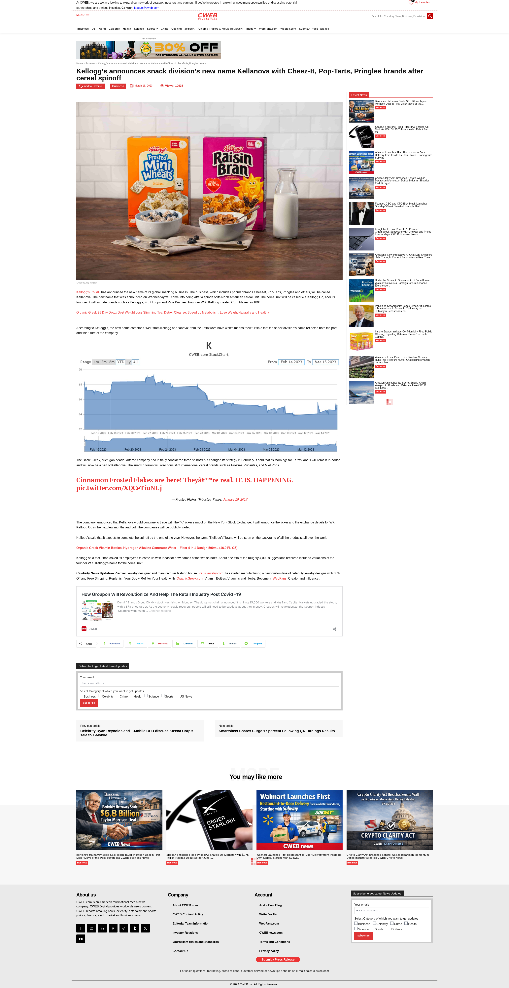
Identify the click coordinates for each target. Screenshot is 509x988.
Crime (124, 696)
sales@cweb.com (317, 970)
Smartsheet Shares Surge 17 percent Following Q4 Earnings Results (277, 731)
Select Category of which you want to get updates (112, 691)
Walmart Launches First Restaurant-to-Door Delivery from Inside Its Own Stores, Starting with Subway (403, 155)
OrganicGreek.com (190, 578)
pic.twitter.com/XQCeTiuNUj (119, 488)
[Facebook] (80, 928)
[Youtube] (80, 938)
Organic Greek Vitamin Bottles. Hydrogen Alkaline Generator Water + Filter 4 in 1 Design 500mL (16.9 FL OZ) (156, 548)
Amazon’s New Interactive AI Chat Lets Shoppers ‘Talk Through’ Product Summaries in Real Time (403, 256)
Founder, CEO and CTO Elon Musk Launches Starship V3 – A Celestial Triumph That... (401, 205)
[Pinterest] (113, 928)
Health (138, 696)
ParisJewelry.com (210, 573)
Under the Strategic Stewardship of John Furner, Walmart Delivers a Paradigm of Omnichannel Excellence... (402, 283)
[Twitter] (145, 928)
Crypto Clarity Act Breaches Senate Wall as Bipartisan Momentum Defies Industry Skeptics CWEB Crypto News (388, 856)
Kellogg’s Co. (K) (88, 292)
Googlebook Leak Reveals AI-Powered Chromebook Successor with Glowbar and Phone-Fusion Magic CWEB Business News (403, 232)
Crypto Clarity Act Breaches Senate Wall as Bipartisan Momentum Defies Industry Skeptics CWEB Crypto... (402, 180)
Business (90, 63)
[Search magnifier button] (430, 16)
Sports (169, 696)
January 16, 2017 (235, 499)
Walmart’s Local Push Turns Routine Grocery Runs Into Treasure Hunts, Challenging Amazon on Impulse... (402, 360)
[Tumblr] (134, 928)
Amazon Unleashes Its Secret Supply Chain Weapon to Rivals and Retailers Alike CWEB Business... (400, 385)
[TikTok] (123, 928)
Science (153, 696)
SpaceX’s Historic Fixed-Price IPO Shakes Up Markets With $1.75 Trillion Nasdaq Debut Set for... (401, 129)
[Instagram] (91, 928)
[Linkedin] (102, 928)
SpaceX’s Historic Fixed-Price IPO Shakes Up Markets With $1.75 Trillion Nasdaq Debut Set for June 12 (207, 856)
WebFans (280, 578)
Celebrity (108, 696)
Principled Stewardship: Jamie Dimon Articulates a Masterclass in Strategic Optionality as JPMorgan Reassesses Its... (403, 308)
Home (79, 63)
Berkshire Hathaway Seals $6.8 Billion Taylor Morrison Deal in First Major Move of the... (401, 102)
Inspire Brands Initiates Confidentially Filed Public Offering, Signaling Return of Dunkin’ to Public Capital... (403, 334)
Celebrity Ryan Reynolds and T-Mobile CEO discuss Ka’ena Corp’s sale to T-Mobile (136, 733)
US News (186, 696)
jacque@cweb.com (146, 7)
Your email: (87, 677)
